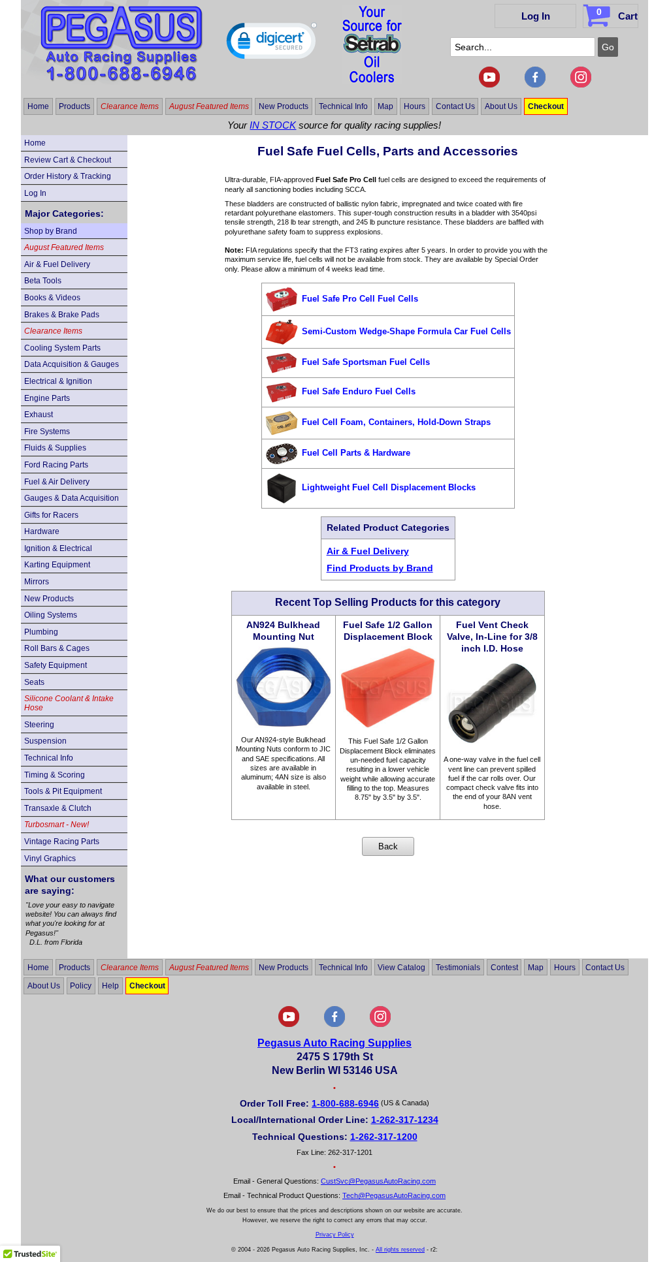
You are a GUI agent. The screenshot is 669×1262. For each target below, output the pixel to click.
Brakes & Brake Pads (61, 314)
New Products (283, 106)
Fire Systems (47, 431)
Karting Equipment (57, 564)
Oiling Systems (50, 615)
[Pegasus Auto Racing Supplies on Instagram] (580, 85)
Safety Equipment (55, 665)
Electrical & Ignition (58, 381)
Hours (414, 106)
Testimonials (458, 966)
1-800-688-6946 (345, 1103)
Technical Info (343, 106)
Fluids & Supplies (55, 447)
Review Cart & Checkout (67, 160)
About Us (501, 106)
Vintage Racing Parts (61, 841)
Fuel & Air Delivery (57, 481)
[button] (272, 44)
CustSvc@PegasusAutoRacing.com (378, 1181)
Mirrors (36, 581)
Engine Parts (47, 398)
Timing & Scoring (54, 775)
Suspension (45, 741)
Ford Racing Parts (56, 464)
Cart (617, 14)
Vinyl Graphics (50, 858)
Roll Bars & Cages (57, 648)
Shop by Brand (50, 231)
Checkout (546, 106)
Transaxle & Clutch (57, 808)
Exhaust (38, 414)
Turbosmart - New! (56, 824)
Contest (504, 966)
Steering (39, 724)
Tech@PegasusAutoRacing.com (394, 1195)
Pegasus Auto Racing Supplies (334, 1043)
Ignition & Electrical (58, 548)
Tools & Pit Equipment (63, 791)
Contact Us (455, 106)
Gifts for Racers (51, 515)
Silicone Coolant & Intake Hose (69, 703)
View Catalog (401, 966)
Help (110, 985)
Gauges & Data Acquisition (71, 498)
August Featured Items (209, 106)
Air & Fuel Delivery (57, 264)
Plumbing (41, 632)
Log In (535, 16)
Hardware (41, 531)
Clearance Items (130, 106)
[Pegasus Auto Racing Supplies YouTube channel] (489, 85)
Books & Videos (52, 297)
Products (74, 106)
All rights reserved (400, 1249)
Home (38, 106)
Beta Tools (42, 280)
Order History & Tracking (67, 176)
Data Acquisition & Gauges (71, 364)
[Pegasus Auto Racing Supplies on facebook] (535, 85)
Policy (80, 985)
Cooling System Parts (62, 348)
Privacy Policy (335, 1234)
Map (385, 106)
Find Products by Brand (380, 568)
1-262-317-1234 (404, 1119)
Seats (34, 682)
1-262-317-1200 (383, 1136)
